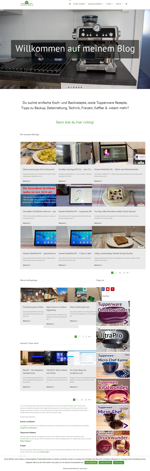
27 (82, 400)
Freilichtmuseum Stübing (33, 307)
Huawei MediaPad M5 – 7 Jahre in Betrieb (76, 253)
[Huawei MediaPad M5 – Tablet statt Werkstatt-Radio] (118, 153)
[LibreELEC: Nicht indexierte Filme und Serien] (61, 358)
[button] (126, 3)
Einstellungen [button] (118, 462)
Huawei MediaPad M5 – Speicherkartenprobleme (43, 253)
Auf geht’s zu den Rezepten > (29, 428)
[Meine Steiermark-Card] (85, 295)
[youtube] (108, 289)
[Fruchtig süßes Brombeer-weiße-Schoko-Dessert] (118, 195)
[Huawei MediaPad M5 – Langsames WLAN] (82, 195)
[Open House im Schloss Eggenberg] (61, 295)
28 (86, 400)
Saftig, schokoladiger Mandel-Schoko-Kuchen (113, 253)
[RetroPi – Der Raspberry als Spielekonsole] (38, 358)
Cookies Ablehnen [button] (105, 462)
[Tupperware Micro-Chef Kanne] (113, 353)
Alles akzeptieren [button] (91, 462)
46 (120, 273)
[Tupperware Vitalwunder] (113, 379)
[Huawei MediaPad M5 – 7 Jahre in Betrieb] (82, 237)
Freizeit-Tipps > (45, 452)
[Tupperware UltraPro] (113, 327)
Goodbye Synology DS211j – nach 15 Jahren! (78, 169)
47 (124, 273)
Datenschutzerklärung (70, 468)
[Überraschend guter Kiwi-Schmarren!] (47, 153)
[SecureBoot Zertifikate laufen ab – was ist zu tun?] (47, 195)
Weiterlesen (26, 181)
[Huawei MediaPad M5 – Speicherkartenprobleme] (47, 237)
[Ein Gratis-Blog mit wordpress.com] (85, 358)
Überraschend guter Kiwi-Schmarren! (38, 169)
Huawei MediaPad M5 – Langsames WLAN (76, 211)
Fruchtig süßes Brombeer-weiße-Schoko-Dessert (115, 211)
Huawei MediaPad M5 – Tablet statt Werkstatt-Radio (116, 169)
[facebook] (103, 289)
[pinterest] (112, 289)
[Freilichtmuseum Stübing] (38, 295)
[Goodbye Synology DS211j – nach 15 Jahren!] (82, 153)
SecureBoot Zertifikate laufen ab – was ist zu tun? (44, 211)
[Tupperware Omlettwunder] (113, 301)
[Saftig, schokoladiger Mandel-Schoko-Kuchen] (118, 237)
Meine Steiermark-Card (79, 307)
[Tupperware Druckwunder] (113, 431)
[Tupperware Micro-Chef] (113, 405)
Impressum (83, 468)
